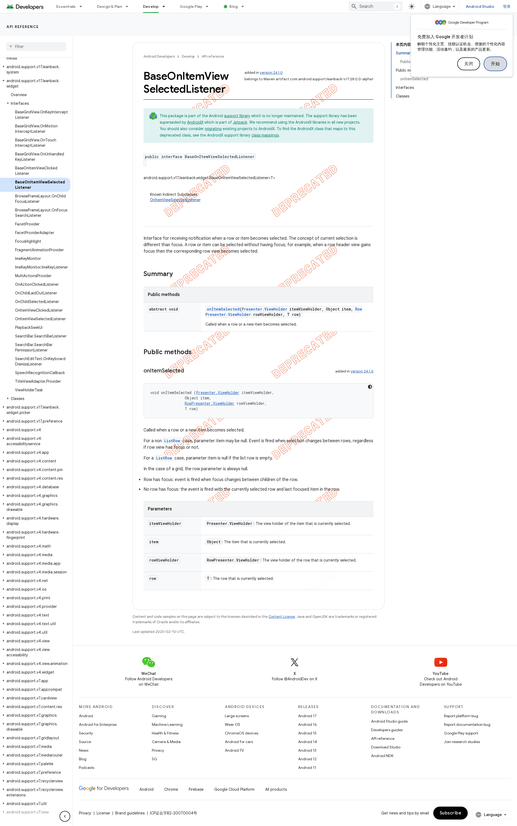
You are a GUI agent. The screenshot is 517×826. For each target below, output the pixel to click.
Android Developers (159, 56)
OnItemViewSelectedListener (175, 199)
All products (276, 789)
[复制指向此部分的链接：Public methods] (197, 352)
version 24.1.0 (271, 72)
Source (85, 741)
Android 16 (307, 724)
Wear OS (232, 724)
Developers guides (387, 729)
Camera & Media (166, 741)
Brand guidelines (130, 813)
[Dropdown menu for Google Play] (209, 6)
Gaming (159, 715)
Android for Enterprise (98, 724)
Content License (281, 616)
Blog (233, 6)
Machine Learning (167, 724)
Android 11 (307, 767)
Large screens (237, 715)
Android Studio (480, 6)
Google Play (191, 6)
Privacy (158, 750)
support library (237, 115)
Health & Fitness (165, 733)
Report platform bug (461, 715)
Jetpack (240, 122)
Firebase (196, 789)
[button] (35, 69)
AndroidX (195, 122)
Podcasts (86, 767)
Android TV (234, 750)
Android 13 (307, 750)
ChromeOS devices (241, 733)
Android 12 (307, 759)
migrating (213, 128)
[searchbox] (36, 46)
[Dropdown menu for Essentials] (83, 6)
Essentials (66, 6)
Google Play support (461, 733)
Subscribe (451, 813)
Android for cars (239, 741)
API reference (22, 26)
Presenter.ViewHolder (264, 309)
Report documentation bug (467, 724)
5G (154, 759)
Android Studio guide (389, 721)
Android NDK (382, 755)
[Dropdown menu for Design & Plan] (129, 6)
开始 (495, 64)
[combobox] (376, 6)
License (103, 813)
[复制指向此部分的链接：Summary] (178, 274)
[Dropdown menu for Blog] (245, 6)
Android (86, 715)
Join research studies (462, 741)
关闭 (468, 64)
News (83, 750)
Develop (151, 6)
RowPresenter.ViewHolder (210, 403)
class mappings (265, 135)
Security (86, 733)
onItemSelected (223, 309)
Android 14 (307, 741)
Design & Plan (109, 6)
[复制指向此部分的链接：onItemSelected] (189, 371)
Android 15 (307, 733)
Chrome (171, 789)
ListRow (172, 440)
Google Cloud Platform (234, 789)
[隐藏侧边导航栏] (65, 816)
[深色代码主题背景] (370, 387)
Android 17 (307, 715)
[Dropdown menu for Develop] (166, 6)
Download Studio (385, 747)
